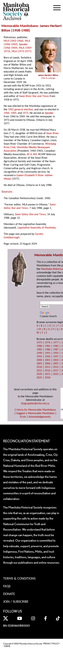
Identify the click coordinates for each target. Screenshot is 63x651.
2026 (47, 377)
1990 (39, 353)
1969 (13, 113)
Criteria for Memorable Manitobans (35, 409)
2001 (47, 360)
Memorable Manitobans (19, 26)
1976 (47, 342)
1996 (47, 356)
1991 (47, 353)
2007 (56, 363)
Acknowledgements (40, 416)
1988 (25, 30)
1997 (56, 356)
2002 (56, 360)
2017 (56, 370)
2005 (39, 363)
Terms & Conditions (19, 578)
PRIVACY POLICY (51, 643)
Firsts (23, 416)
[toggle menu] (57, 7)
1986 (47, 349)
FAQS (6, 586)
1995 (39, 356)
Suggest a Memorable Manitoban (35, 413)
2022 (56, 374)
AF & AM (32, 154)
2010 (39, 367)
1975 (39, 342)
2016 (47, 370)
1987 (56, 349)
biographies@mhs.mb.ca (35, 403)
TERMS (7, 646)
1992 (56, 353)
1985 (39, 349)
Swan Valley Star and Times (30, 214)
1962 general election (20, 109)
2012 (56, 367)
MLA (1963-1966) (13, 41)
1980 (39, 346)
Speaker (49, 113)
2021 (47, 374)
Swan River (52, 133)
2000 (39, 360)
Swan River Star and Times (34, 96)
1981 (47, 346)
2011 (47, 367)
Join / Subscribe (16, 602)
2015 (39, 370)
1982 (56, 346)
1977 (56, 342)
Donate (9, 594)
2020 (39, 374)
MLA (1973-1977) (21, 51)
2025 (39, 377)
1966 (6, 113)
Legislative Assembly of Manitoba (37, 227)
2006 (47, 363)
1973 (25, 113)
